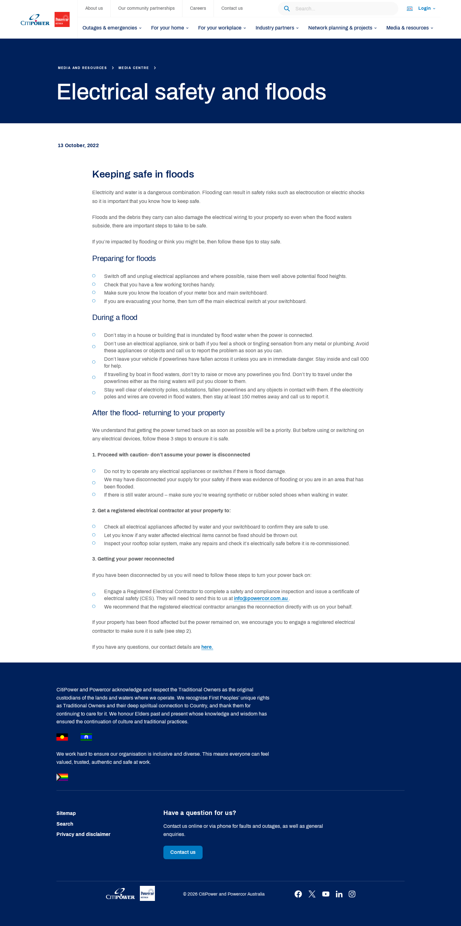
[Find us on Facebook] (298, 894)
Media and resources (82, 68)
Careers (198, 8)
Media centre (134, 68)
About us (94, 8)
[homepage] (49, 19)
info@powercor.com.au (261, 598)
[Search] (287, 8)
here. (207, 647)
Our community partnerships (146, 8)
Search (64, 824)
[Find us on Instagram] (352, 894)
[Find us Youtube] (326, 894)
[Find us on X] (312, 894)
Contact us (232, 8)
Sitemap (66, 813)
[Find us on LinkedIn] (339, 894)
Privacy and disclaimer (83, 834)
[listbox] (420, 8)
